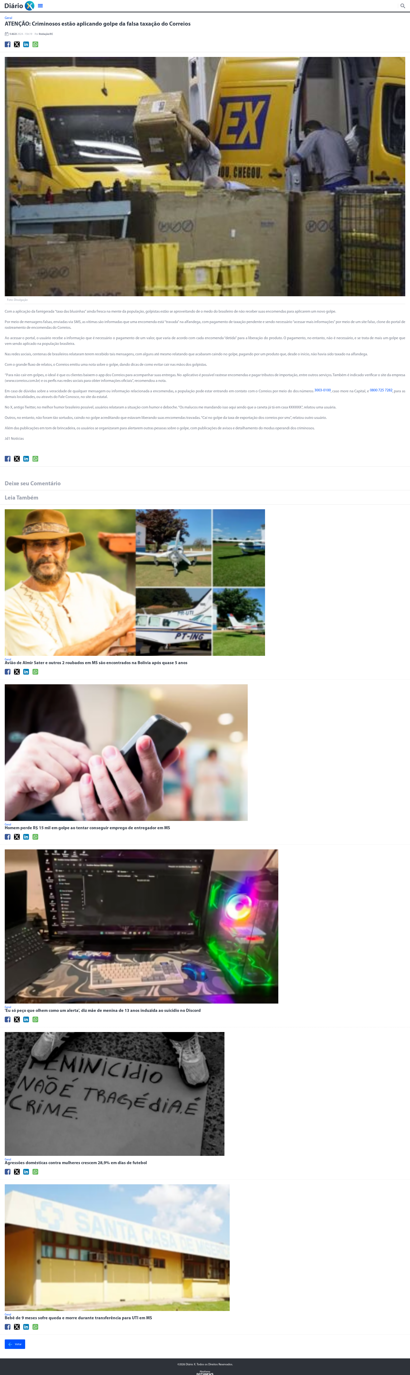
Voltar (18, 1344)
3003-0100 (322, 390)
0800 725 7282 (381, 390)
